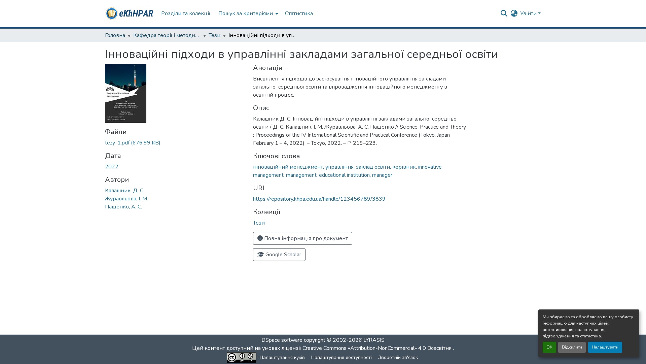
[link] (175, 143)
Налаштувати (605, 347)
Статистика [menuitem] (299, 13)
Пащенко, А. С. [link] (123, 206)
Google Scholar (282, 254)
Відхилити (572, 347)
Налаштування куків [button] (282, 357)
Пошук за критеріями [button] (245, 13)
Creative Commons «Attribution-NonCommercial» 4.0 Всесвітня (377, 348)
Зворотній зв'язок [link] (398, 357)
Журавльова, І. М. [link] (126, 198)
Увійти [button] (529, 13)
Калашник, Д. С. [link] (124, 190)
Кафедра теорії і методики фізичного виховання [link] (167, 35)
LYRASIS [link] (374, 340)
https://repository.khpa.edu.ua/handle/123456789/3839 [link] (319, 199)
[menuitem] (247, 13)
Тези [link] (214, 35)
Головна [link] (115, 35)
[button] (129, 13)
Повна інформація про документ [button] (305, 238)
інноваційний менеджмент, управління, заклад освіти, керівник (334, 167)
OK (549, 347)
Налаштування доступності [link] (341, 357)
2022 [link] (111, 166)
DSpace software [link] (281, 340)
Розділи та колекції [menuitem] (185, 13)
